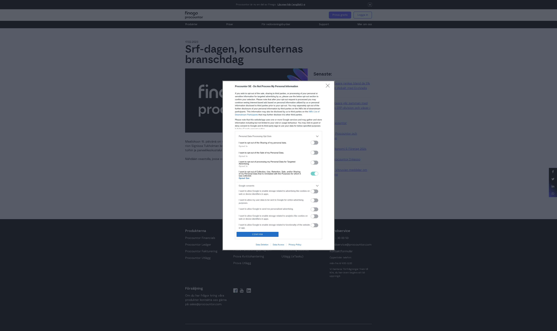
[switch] (314, 143)
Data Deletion (262, 244)
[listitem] (278, 136)
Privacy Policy (295, 244)
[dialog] (278, 165)
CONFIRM (257, 234)
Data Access (278, 244)
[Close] (328, 86)
